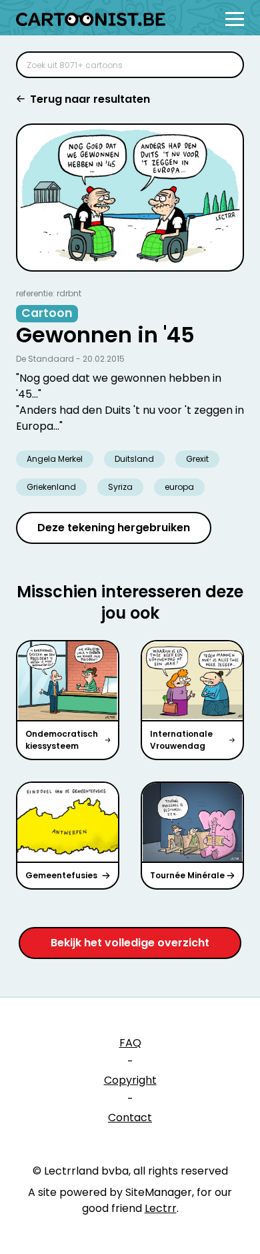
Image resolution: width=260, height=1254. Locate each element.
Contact (130, 1117)
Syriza (120, 487)
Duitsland (134, 458)
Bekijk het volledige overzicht (130, 942)
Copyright (130, 1080)
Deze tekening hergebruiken (113, 527)
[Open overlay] (234, 19)
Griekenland (51, 487)
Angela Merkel (55, 458)
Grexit (197, 458)
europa (179, 487)
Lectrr (161, 1208)
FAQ (130, 1042)
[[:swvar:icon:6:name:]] (225, 65)
